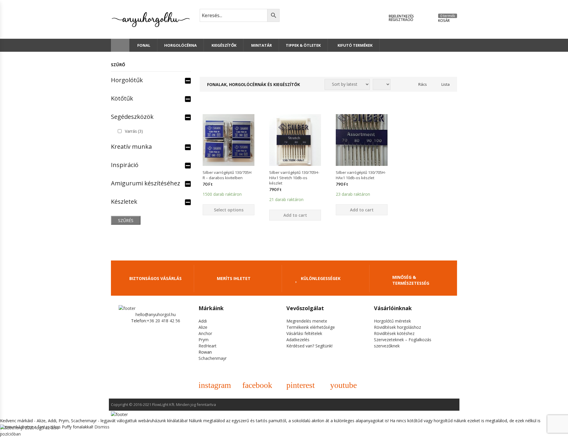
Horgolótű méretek (392, 321)
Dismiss (101, 427)
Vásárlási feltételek (304, 333)
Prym (204, 339)
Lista (445, 84)
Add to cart (295, 215)
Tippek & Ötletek (303, 45)
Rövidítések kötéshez (394, 333)
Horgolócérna (180, 45)
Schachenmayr (213, 358)
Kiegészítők (223, 45)
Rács (422, 84)
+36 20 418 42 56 (163, 320)
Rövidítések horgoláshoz (397, 327)
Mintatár (261, 45)
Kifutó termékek (355, 45)
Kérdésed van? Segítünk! (309, 346)
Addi (203, 321)
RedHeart (208, 346)
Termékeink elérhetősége (310, 327)
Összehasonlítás (228, 176)
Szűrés (125, 220)
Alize (203, 327)
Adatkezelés (297, 339)
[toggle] (188, 80)
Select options (228, 210)
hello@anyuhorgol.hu (155, 314)
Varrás (134, 131)
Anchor (205, 333)
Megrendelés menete (306, 321)
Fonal (143, 45)
